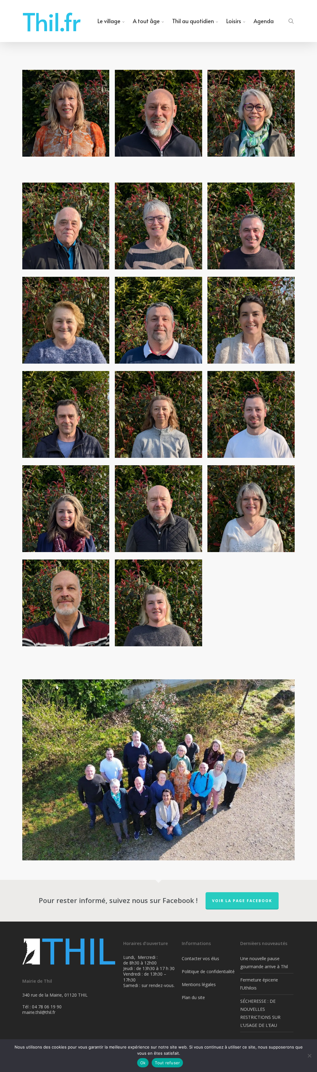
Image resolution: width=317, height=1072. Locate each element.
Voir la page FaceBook (242, 900)
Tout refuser (167, 1062)
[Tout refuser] (309, 1056)
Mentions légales (199, 984)
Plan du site (193, 997)
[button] (65, 113)
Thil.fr (51, 21)
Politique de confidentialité (208, 971)
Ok (143, 1062)
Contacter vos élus (200, 958)
